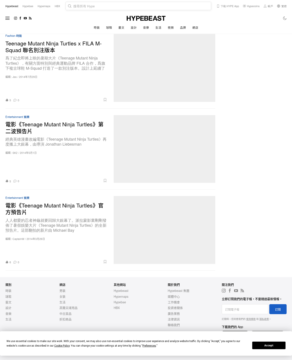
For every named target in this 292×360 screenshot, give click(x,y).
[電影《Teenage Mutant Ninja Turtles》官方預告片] (164, 230)
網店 (195, 27)
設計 (134, 27)
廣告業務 (174, 313)
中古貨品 (65, 313)
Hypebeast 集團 (178, 290)
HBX (117, 307)
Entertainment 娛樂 (17, 117)
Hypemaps (121, 296)
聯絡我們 (174, 325)
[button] (64, 100)
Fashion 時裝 (13, 36)
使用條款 (251, 319)
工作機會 (174, 302)
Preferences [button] (149, 345)
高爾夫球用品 (68, 307)
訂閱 (278, 309)
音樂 (146, 27)
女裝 (62, 296)
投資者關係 (175, 307)
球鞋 (109, 27)
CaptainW (18, 239)
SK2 (15, 152)
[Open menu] (7, 18)
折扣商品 (65, 319)
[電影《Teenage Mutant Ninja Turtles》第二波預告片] (164, 149)
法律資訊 (174, 319)
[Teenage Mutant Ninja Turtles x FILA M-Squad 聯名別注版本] (164, 68)
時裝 (97, 27)
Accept (268, 345)
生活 (158, 27)
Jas (15, 77)
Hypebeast (121, 290)
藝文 (121, 27)
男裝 (62, 290)
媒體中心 (174, 296)
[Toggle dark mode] (285, 18)
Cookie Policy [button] (62, 345)
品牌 (183, 27)
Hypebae (120, 302)
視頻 (171, 27)
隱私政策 (264, 319)
